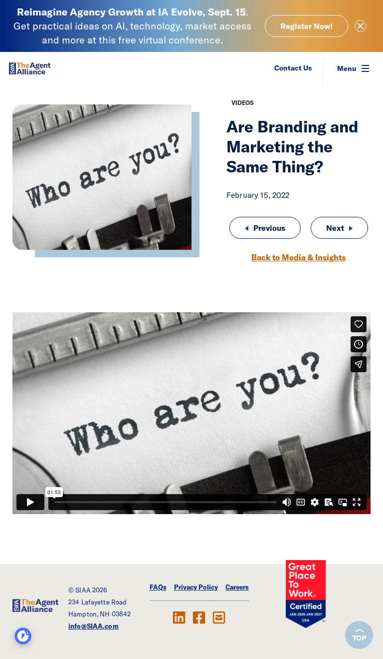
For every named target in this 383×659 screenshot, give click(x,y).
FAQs (158, 587)
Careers (237, 587)
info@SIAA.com (93, 626)
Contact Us (293, 67)
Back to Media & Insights (298, 257)
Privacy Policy (196, 587)
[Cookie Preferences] (23, 636)
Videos (242, 102)
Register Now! (306, 26)
